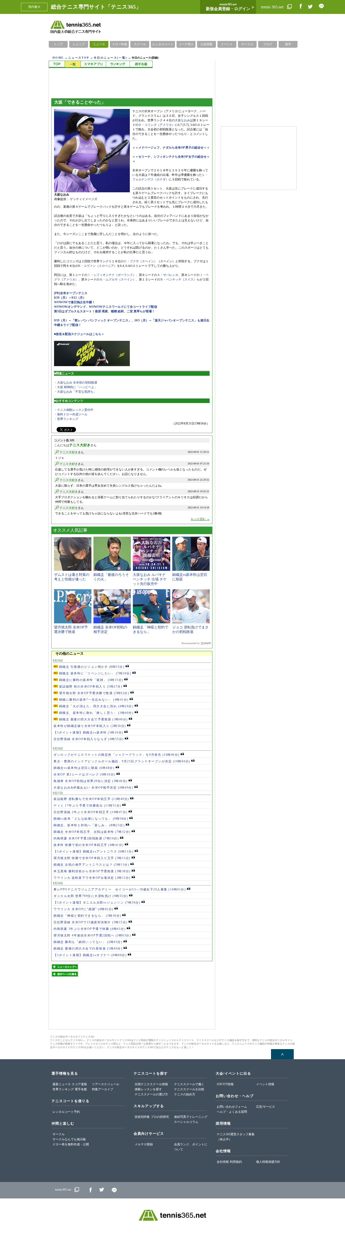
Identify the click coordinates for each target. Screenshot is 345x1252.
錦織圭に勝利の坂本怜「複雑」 (90, 680)
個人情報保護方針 (268, 1162)
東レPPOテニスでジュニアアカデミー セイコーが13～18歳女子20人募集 (120, 889)
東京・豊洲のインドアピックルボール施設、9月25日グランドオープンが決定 (122, 761)
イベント (227, 44)
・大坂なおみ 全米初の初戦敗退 (75, 382)
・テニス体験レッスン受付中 (73, 410)
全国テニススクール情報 (151, 1084)
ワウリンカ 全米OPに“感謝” (83, 909)
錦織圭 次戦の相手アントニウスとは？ (91, 864)
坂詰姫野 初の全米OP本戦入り (90, 686)
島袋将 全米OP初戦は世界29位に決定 (91, 781)
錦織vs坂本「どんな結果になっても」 (91, 818)
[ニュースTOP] (57, 64)
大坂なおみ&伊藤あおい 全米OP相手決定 (93, 787)
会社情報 (223, 1162)
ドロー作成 (119, 44)
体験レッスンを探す (148, 1089)
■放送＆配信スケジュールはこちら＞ (79, 334)
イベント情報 (265, 1084)
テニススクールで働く (189, 1084)
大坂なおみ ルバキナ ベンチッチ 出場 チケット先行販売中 (150, 579)
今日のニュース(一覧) (110, 57)
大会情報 (206, 44)
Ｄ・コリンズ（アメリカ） (156, 125)
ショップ (78, 44)
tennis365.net (63, 1189)
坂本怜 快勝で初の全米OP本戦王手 (89, 845)
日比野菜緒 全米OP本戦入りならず (89, 739)
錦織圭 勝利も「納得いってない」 (88, 942)
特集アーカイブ (102, 1089)
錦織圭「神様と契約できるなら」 (87, 915)
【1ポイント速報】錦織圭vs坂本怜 (88, 732)
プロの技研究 (160, 1117)
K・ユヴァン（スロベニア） (97, 266)
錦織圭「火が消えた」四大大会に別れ (95, 706)
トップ (58, 44)
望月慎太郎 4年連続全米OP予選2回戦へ (92, 935)
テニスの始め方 (184, 1094)
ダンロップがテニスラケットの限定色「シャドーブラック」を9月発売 (117, 755)
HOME (58, 57)
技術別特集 (142, 1117)
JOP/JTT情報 (225, 1084)
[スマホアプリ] (93, 64)
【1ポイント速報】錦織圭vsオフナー (90, 955)
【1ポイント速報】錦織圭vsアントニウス (93, 851)
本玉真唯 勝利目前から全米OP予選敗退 (92, 871)
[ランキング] (118, 64)
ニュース (99, 44)
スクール (140, 44)
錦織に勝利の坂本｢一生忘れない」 (93, 699)
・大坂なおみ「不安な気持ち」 (75, 391)
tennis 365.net (272, 7)
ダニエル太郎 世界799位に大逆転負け (91, 896)
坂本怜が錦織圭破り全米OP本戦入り (90, 726)
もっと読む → (200, 519)
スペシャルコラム (186, 1122)
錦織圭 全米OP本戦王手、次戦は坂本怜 (92, 832)
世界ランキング (63, 1089)
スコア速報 (79, 1084)
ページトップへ (282, 1054)
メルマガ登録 (144, 1144)
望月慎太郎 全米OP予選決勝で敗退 (93, 693)
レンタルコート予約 (66, 1112)
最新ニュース (62, 1084)
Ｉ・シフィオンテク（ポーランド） (111, 275)
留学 (288, 44)
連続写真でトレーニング (190, 1117)
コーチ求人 (186, 44)
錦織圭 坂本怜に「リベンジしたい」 (94, 673)
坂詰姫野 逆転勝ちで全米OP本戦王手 (91, 799)
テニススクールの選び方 (151, 1094)
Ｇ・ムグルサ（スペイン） (118, 279)
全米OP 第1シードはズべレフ (84, 774)
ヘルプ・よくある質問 (232, 1112)
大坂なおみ (182, 120)
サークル (247, 44)
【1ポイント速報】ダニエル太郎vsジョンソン (97, 902)
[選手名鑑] (141, 64)
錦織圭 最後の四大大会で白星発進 (88, 948)
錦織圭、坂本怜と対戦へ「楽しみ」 (89, 825)
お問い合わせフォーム (232, 1106)
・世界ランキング (66, 419)
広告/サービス (265, 1106)
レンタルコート (163, 44)
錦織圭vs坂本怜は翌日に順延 (84, 768)
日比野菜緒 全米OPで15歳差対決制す (91, 922)
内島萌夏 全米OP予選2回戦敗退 (86, 838)
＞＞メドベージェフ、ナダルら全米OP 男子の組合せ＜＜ (171, 147)
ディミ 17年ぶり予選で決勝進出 (87, 805)
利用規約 (236, 1162)
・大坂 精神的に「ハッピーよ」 (75, 387)
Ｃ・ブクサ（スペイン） (140, 261)
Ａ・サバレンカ (167, 275)
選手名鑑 (81, 1089)
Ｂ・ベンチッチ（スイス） (178, 279)
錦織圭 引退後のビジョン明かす (91, 667)
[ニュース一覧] (73, 64)
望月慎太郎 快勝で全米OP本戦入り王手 (92, 858)
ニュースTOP (78, 57)
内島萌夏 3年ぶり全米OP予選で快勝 (90, 929)
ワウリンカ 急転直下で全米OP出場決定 (92, 878)
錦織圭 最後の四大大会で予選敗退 (93, 719)
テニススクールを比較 (189, 1089)
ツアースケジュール (105, 1084)
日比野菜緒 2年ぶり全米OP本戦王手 (91, 812)
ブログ (267, 44)
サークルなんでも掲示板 (69, 1139)
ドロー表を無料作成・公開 (71, 1144)
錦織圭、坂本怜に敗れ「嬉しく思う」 (95, 713)
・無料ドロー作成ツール (70, 414)
